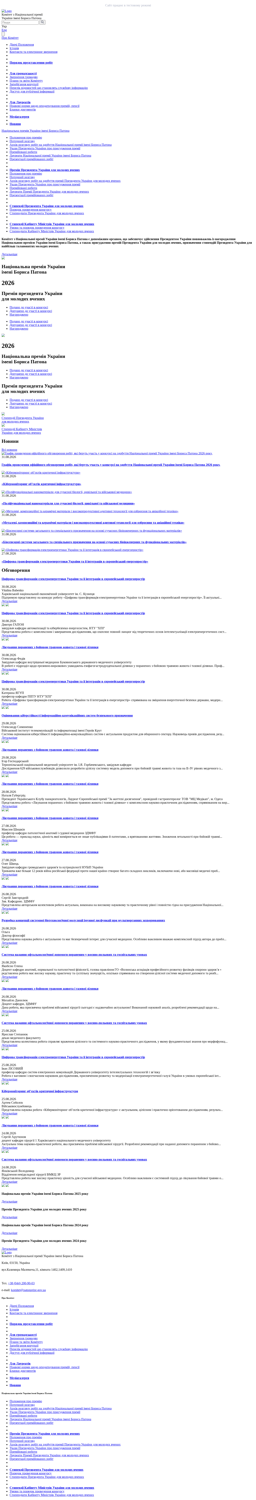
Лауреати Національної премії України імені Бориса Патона (50, 155)
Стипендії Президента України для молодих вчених (46, 206)
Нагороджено (19, 314)
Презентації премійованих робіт (31, 159)
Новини (15, 124)
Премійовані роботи (23, 152)
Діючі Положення (22, 44)
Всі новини (9, 449)
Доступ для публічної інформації (32, 91)
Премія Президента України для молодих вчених (45, 170)
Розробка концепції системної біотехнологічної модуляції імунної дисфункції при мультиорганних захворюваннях (83, 920)
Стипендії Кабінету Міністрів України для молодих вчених (52, 224)
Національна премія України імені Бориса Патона (35, 130)
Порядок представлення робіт (31, 62)
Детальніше (9, 254)
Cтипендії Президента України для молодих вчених (23, 419)
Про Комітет (10, 37)
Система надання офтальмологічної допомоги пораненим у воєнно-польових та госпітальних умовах (74, 954)
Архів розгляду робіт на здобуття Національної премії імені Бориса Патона (61, 144)
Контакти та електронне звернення (33, 51)
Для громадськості (23, 73)
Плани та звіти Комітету (26, 80)
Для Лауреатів (20, 102)
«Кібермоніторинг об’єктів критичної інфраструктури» (41, 484)
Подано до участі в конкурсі (29, 307)
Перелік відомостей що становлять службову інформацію (49, 88)
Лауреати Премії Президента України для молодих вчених (49, 191)
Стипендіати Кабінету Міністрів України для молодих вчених (52, 231)
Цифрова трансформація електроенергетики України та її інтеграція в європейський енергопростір (73, 579)
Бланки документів (23, 109)
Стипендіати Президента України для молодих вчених (47, 213)
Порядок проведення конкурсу (31, 209)
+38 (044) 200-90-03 (21, 1283)
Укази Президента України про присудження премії (45, 148)
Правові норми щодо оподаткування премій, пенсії (44, 106)
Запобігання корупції (24, 84)
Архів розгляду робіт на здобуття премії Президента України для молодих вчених (65, 180)
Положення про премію (26, 137)
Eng (4, 30)
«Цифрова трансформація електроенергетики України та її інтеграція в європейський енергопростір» (75, 561)
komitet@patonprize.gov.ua (28, 1290)
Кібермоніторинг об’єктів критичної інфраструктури (40, 1091)
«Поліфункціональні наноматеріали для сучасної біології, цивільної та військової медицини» (68, 503)
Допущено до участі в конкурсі (31, 311)
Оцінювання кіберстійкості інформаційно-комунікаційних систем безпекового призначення (67, 715)
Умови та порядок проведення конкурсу (37, 227)
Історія (14, 48)
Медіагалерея (19, 116)
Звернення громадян (24, 77)
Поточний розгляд (22, 141)
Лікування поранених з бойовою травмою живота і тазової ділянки (50, 647)
